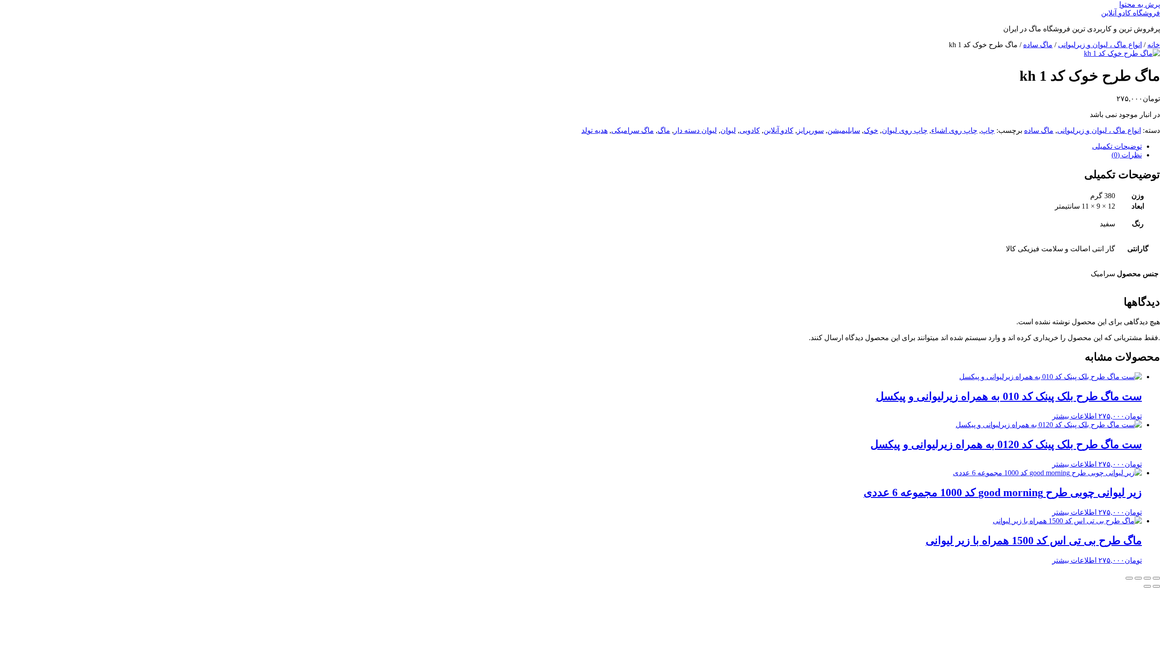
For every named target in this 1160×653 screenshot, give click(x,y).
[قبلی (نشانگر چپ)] (1156, 586)
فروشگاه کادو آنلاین (1130, 13)
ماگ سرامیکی (632, 130)
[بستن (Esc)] (1129, 578)
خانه (1153, 45)
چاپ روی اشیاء (954, 130)
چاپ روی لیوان (905, 130)
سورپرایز (810, 130)
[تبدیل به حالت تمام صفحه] (1147, 578)
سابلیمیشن (843, 130)
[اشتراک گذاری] (1138, 578)
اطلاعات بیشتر (1074, 416)
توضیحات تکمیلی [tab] (1117, 146)
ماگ (663, 130)
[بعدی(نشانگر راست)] (1147, 586)
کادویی (750, 130)
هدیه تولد (594, 130)
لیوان (728, 130)
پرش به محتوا (1139, 4)
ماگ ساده (1038, 45)
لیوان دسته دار (695, 130)
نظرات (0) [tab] (1127, 155)
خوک (871, 130)
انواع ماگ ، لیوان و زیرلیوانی (1100, 45)
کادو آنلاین (778, 130)
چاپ (988, 130)
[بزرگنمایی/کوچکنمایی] (1156, 578)
